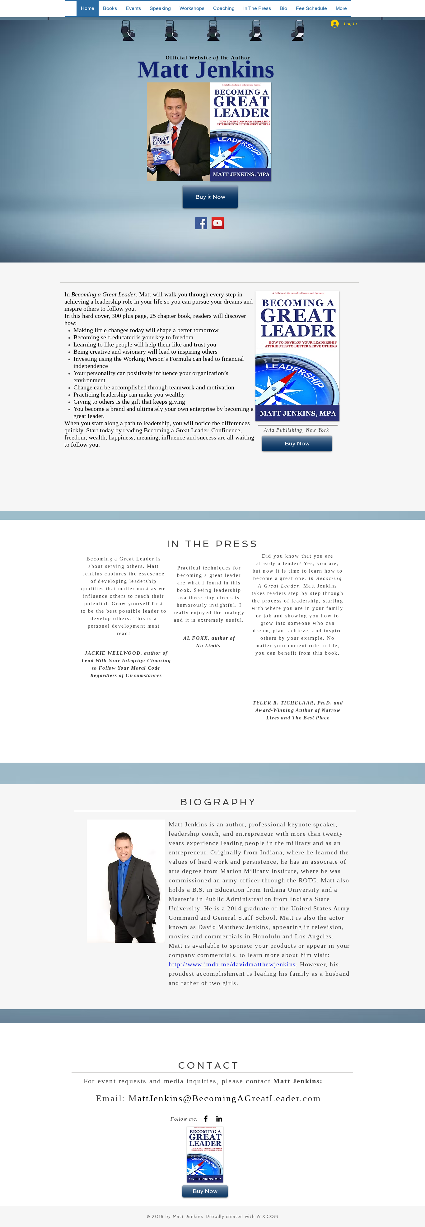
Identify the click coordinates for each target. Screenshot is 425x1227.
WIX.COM (267, 1216)
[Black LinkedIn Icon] (219, 1118)
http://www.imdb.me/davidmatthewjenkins (232, 964)
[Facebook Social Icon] (201, 223)
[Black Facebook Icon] (206, 1118)
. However (311, 964)
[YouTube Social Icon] (218, 223)
